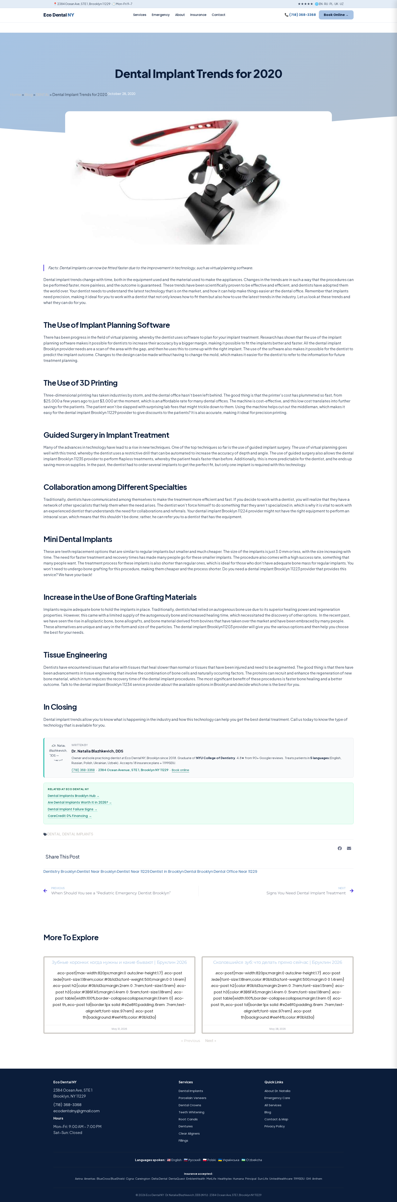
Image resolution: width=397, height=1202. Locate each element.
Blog (29, 94)
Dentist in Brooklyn (167, 871)
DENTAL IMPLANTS (77, 834)
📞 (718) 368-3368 (300, 14)
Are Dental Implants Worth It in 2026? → (80, 802)
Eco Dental (58, 15)
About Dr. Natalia (277, 1091)
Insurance (198, 15)
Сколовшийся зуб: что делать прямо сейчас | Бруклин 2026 (277, 962)
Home (15, 94)
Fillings (183, 1140)
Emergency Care (277, 1098)
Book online (180, 770)
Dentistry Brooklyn (60, 871)
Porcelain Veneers (192, 1098)
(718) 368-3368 (83, 770)
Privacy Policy (274, 1126)
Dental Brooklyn (198, 871)
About (180, 15)
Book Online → (336, 14)
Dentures (186, 1126)
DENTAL (42, 94)
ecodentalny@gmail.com (76, 1110)
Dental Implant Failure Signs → (72, 809)
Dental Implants (191, 1091)
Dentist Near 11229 (133, 871)
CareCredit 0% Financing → (70, 816)
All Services (272, 1105)
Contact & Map (276, 1119)
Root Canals (188, 1119)
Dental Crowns (190, 1105)
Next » (210, 1040)
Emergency (161, 15)
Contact (218, 15)
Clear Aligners (189, 1133)
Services (139, 15)
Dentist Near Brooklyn (96, 871)
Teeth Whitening (191, 1112)
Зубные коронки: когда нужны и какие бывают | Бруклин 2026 (119, 962)
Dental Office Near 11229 (235, 871)
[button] (339, 848)
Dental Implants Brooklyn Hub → (73, 796)
